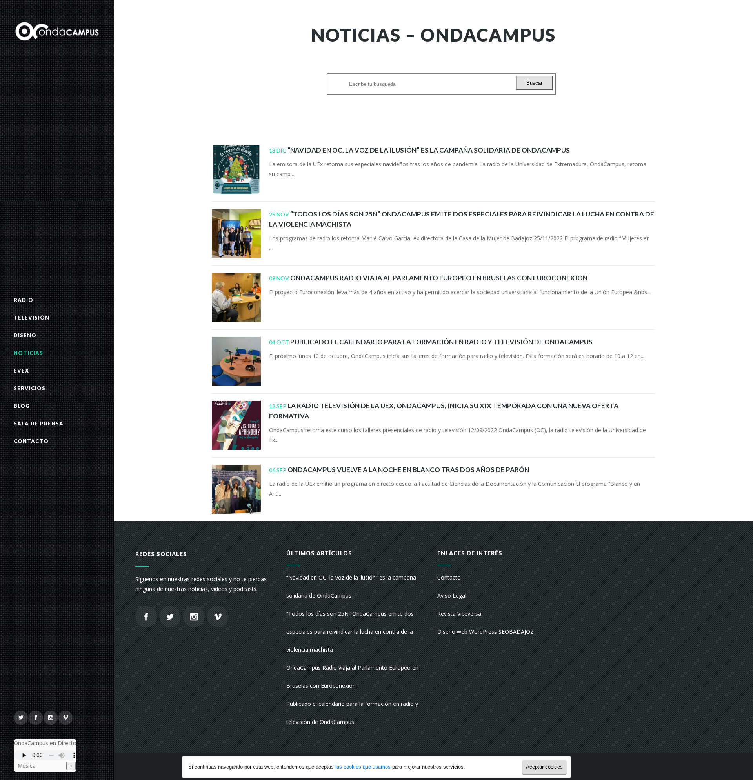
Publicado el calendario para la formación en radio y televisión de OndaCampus (441, 342)
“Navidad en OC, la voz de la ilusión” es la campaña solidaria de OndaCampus (428, 150)
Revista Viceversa (459, 613)
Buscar (534, 83)
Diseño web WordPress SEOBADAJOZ (485, 631)
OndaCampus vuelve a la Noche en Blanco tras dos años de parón (408, 469)
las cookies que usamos (363, 767)
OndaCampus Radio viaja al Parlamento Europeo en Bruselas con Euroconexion (438, 278)
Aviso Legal (451, 595)
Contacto (449, 577)
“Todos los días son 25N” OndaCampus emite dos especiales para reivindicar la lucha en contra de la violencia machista (350, 631)
